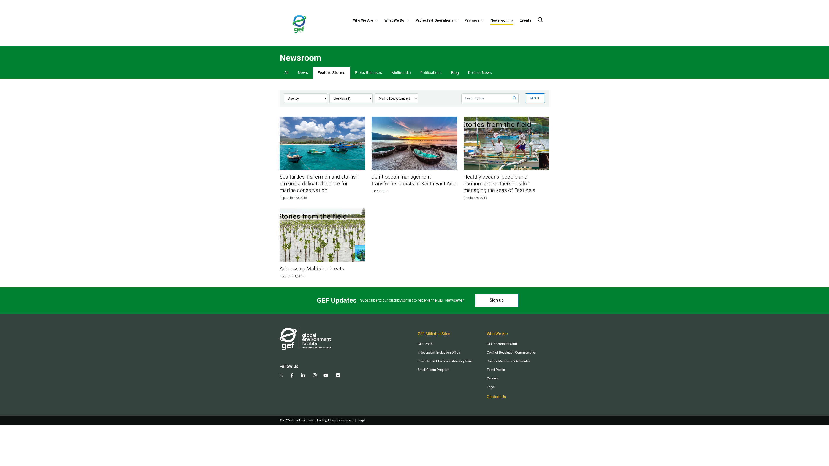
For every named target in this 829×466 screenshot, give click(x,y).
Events (525, 20)
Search (540, 19)
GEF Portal (425, 344)
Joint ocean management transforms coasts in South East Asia (414, 180)
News (303, 73)
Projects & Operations (434, 20)
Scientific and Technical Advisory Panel (445, 361)
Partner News (480, 73)
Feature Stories (331, 73)
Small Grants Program (433, 369)
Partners (471, 20)
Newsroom (499, 20)
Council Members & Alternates (508, 361)
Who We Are (363, 20)
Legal (491, 387)
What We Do (394, 20)
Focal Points (496, 369)
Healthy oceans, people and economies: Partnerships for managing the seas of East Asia (499, 183)
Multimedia (401, 73)
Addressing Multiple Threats (312, 268)
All (286, 73)
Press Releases (368, 73)
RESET (534, 98)
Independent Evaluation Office (439, 352)
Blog (455, 73)
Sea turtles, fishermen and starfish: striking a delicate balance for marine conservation (319, 183)
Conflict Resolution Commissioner (511, 352)
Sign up (497, 300)
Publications (431, 73)
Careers (492, 378)
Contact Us (496, 397)
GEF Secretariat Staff (502, 344)
